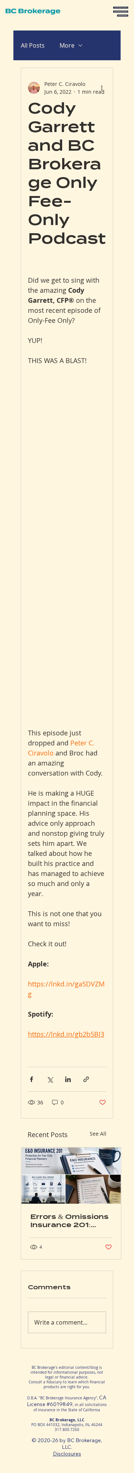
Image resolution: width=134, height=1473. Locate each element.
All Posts (33, 45)
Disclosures (67, 1453)
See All (98, 1133)
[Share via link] (86, 1079)
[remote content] (67, 542)
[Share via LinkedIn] (67, 1079)
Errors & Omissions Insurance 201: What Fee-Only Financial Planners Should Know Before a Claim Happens (69, 1221)
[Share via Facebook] (31, 1079)
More (67, 45)
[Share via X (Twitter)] (49, 1079)
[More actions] (101, 87)
